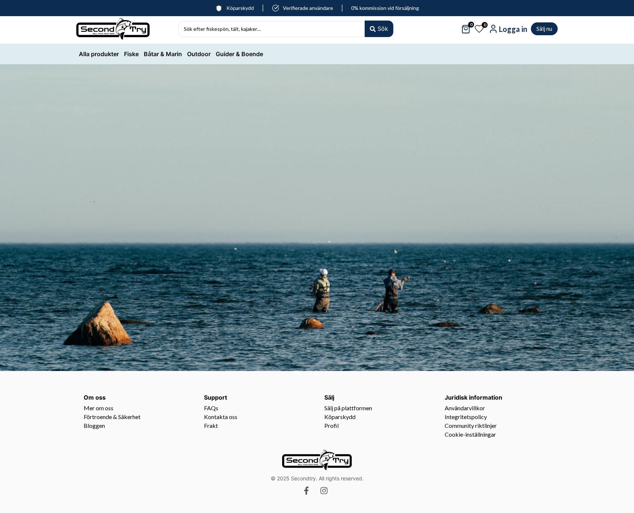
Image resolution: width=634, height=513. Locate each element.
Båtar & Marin (163, 54)
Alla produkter (99, 54)
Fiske (131, 54)
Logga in (513, 29)
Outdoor (199, 54)
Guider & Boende (239, 54)
